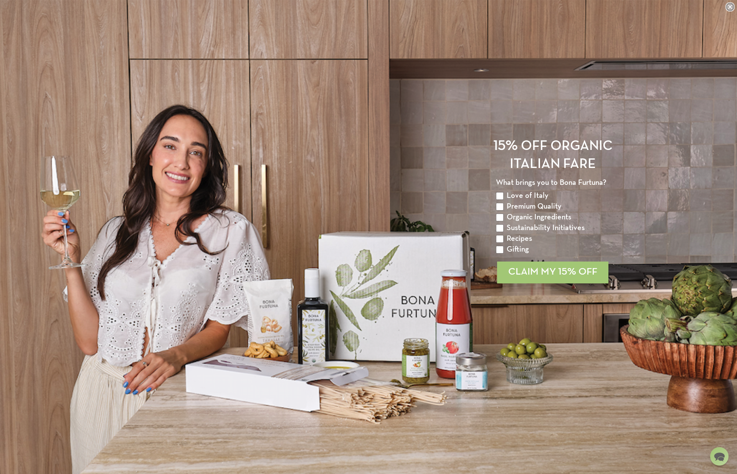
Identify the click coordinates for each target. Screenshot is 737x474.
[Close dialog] (730, 7)
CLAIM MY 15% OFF (552, 272)
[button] (719, 456)
